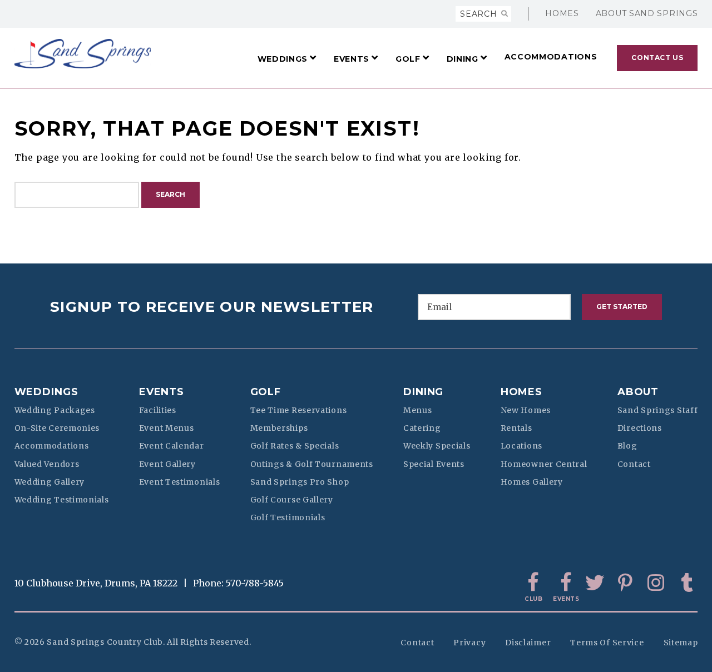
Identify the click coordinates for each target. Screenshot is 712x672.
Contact (634, 464)
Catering (422, 428)
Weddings (46, 392)
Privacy (469, 643)
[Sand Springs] (82, 53)
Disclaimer (528, 643)
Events (161, 392)
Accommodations (51, 446)
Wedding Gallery (49, 482)
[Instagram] (656, 583)
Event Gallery (167, 464)
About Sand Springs (647, 13)
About (638, 392)
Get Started (621, 306)
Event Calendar (171, 446)
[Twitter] (595, 583)
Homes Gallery (532, 482)
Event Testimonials (179, 482)
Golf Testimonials (287, 517)
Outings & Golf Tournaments (311, 464)
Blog (627, 446)
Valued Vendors (47, 464)
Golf (265, 392)
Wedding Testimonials (61, 500)
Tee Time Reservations (298, 410)
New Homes (526, 410)
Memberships (279, 428)
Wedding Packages (54, 410)
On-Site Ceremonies (57, 428)
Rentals (516, 428)
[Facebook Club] (533, 583)
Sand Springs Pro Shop (299, 482)
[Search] (504, 14)
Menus (417, 410)
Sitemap (681, 643)
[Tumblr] (686, 583)
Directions (639, 428)
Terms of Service (607, 643)
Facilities (157, 410)
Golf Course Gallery (291, 500)
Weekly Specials (437, 446)
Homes (562, 13)
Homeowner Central (544, 464)
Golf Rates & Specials (294, 446)
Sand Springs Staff (657, 410)
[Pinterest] (625, 583)
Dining (423, 392)
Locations (521, 446)
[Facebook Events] (564, 583)
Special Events (433, 464)
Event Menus (166, 428)
